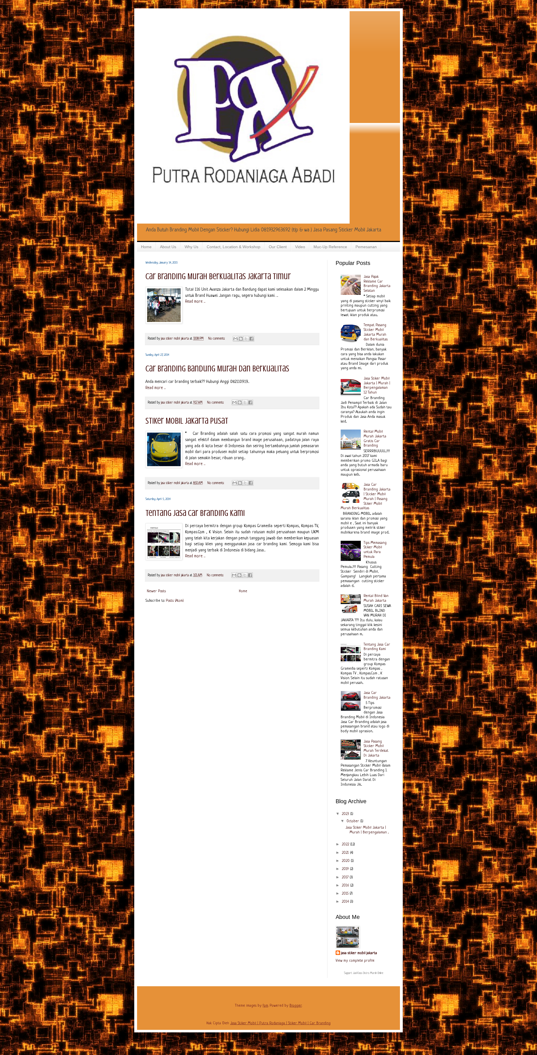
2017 (346, 877)
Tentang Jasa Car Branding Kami (195, 513)
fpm (265, 1006)
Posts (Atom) (175, 601)
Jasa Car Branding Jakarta (377, 695)
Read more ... (195, 301)
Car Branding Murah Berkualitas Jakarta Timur (218, 276)
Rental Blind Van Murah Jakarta (376, 598)
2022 (346, 844)
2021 (346, 853)
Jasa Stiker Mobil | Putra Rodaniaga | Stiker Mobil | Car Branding (280, 1023)
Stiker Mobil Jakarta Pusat (186, 421)
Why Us (191, 247)
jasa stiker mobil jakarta (175, 339)
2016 (346, 885)
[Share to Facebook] (251, 339)
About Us (168, 247)
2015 (346, 894)
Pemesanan (366, 247)
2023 (346, 814)
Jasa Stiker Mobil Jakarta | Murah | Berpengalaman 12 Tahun (377, 385)
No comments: (217, 339)
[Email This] (235, 339)
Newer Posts (156, 591)
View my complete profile (355, 961)
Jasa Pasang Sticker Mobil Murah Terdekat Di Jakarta (376, 748)
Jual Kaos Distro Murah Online (368, 973)
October (353, 821)
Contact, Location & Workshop (233, 247)
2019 (346, 869)
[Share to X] (246, 339)
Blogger (295, 1006)
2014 (346, 902)
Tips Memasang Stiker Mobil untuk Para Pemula (375, 550)
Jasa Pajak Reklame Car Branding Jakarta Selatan (377, 284)
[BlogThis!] (241, 339)
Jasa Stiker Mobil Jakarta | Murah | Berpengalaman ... (367, 830)
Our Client (278, 247)
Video (300, 247)
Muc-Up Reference (330, 247)
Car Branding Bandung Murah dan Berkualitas (217, 368)
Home (146, 247)
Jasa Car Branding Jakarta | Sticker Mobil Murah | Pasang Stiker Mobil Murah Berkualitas (366, 496)
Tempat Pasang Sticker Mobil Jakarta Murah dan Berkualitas (376, 332)
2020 (346, 861)
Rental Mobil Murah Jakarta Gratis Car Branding (375, 439)
